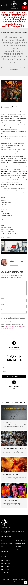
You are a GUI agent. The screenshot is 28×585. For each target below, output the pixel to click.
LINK (14, 389)
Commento (4, 280)
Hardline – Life (7, 422)
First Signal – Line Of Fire (10, 474)
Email (3, 304)
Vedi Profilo (14, 264)
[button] (4, 5)
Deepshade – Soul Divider (10, 500)
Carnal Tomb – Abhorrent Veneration (14, 448)
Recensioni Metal (17, 67)
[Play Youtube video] (14, 246)
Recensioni (8, 67)
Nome (3, 298)
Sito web (3, 309)
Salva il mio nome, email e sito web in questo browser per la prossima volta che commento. (13, 317)
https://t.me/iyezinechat (14, 349)
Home (2, 67)
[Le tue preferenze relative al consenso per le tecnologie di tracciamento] (25, 582)
